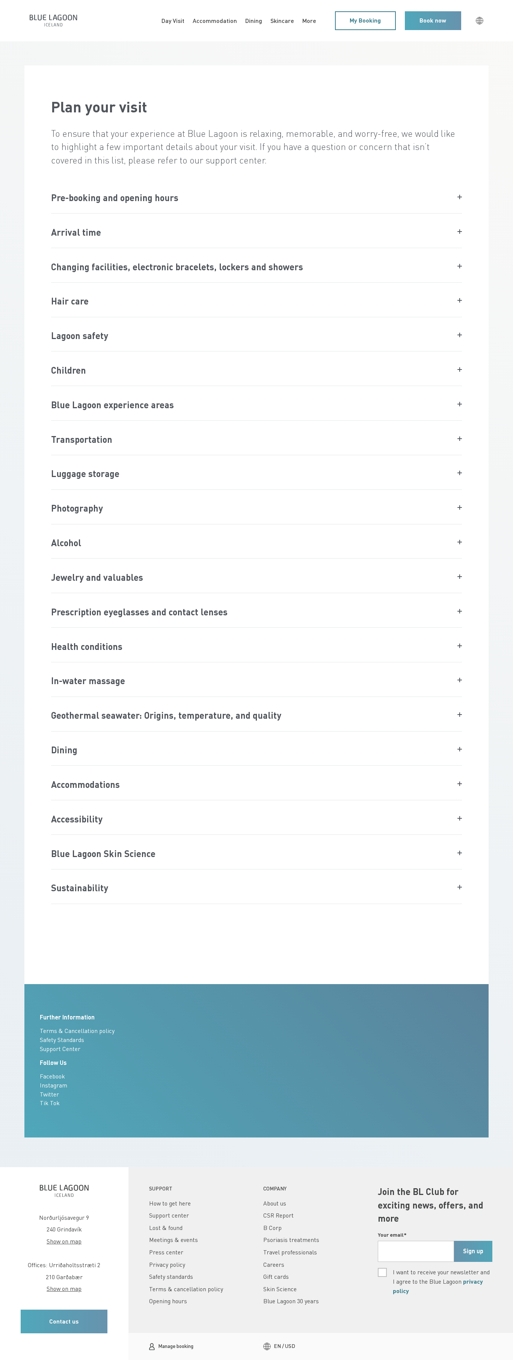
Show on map (64, 1241)
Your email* (392, 1234)
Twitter (49, 1094)
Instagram (53, 1085)
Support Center (60, 1048)
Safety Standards (62, 1039)
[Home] (53, 20)
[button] (365, 20)
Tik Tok (50, 1103)
